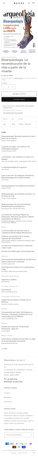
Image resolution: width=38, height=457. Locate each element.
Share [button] (5, 348)
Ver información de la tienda (13, 113)
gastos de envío (19, 78)
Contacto (7, 393)
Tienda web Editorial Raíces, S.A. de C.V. (18, 450)
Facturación (8, 401)
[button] (4, 3)
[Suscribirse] (31, 435)
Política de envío (23, 453)
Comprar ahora (19, 99)
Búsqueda (7, 397)
